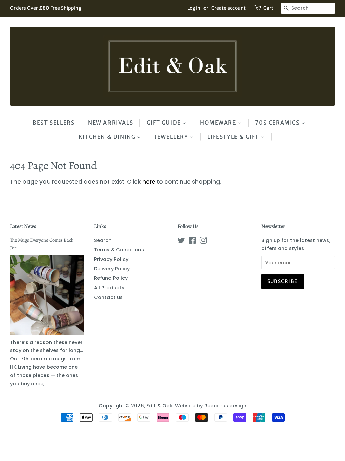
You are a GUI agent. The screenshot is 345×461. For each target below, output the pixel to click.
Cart (268, 8)
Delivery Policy (112, 268)
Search (103, 240)
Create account (228, 8)
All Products (109, 287)
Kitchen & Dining (108, 136)
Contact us (108, 297)
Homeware (219, 122)
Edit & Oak (159, 405)
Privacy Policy (111, 259)
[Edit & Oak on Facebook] (192, 241)
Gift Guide (165, 122)
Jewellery (172, 136)
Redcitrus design (225, 405)
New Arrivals (110, 122)
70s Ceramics (278, 122)
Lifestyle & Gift (233, 136)
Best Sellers (53, 122)
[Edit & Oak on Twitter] (181, 241)
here (148, 182)
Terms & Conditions (119, 249)
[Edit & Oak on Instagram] (203, 241)
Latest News (23, 226)
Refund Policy (111, 278)
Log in (193, 8)
